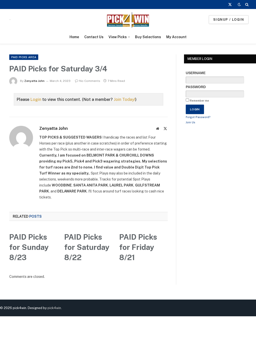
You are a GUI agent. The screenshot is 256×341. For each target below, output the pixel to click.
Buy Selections (148, 37)
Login (35, 99)
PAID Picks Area (23, 57)
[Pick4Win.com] (128, 19)
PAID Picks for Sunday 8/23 (29, 247)
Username (196, 73)
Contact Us (94, 37)
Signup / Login (228, 19)
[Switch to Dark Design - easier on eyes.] (239, 4)
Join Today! (124, 99)
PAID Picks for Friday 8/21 (138, 247)
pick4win (54, 308)
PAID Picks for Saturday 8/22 (87, 247)
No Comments (89, 81)
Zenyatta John (34, 81)
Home (74, 37)
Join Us (190, 122)
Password (196, 87)
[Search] (246, 4)
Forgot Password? (198, 117)
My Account (176, 37)
